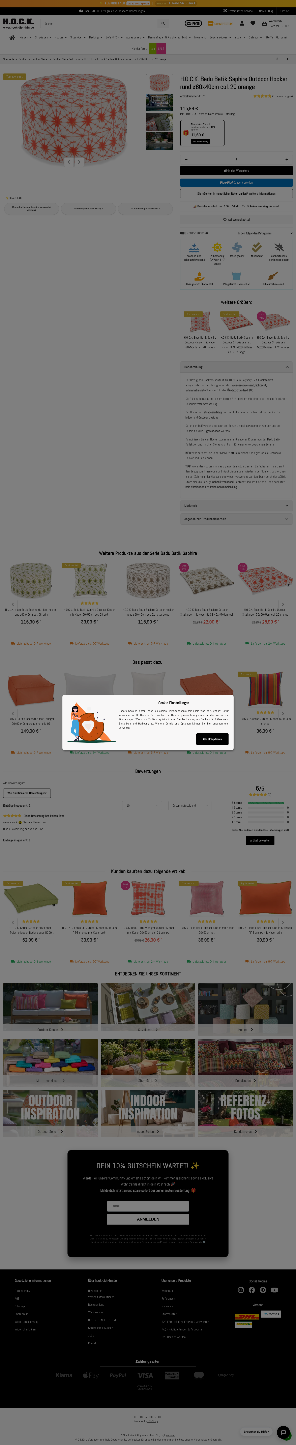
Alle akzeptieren (212, 739)
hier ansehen (215, 723)
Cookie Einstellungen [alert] (173, 702)
